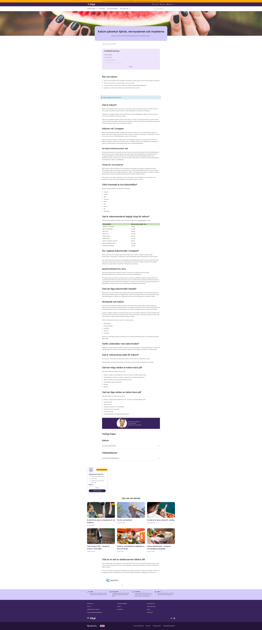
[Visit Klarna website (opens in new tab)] (102, 626)
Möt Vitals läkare (151, 606)
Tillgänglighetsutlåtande (169, 625)
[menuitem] (92, 8)
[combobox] (164, 8)
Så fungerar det (151, 603)
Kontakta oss (90, 603)
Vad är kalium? (108, 57)
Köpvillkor (148, 625)
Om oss (89, 606)
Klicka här (144, 572)
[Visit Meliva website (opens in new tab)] (92, 626)
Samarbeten (120, 609)
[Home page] (91, 4)
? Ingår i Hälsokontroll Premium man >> (112, 97)
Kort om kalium (108, 54)
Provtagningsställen (122, 603)
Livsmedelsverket (141, 220)
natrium (113, 114)
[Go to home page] (91, 618)
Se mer (97, 487)
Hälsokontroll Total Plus (96, 474)
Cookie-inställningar (139, 625)
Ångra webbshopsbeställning (94, 612)
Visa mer (131, 66)
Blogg (148, 609)
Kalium (105, 80)
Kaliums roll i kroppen (110, 60)
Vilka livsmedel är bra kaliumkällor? (113, 62)
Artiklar (119, 606)
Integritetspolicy (157, 625)
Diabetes (106, 384)
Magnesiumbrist (108, 404)
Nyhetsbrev (150, 612)
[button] (97, 490)
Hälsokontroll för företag (93, 609)
